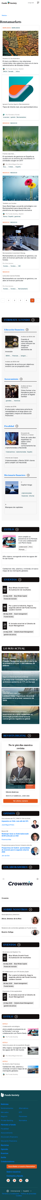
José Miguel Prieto (8, 825)
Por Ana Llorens (8, 263)
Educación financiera (14, 329)
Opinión (9, 813)
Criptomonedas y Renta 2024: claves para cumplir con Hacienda (20, 461)
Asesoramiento (11, 379)
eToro (18, 71)
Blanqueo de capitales (14, 507)
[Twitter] (27, 1180)
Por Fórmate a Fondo (13, 114)
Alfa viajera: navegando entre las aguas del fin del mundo (14, 1049)
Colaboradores (15, 867)
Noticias (5, 1104)
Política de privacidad (28, 1194)
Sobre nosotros (15, 909)
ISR (19, 266)
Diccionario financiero (14, 475)
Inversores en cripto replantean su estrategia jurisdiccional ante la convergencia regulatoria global (18, 716)
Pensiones (23, 1116)
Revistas (5, 1145)
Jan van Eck (6, 855)
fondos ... (6, 266)
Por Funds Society (12, 1037)
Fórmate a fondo (17, 319)
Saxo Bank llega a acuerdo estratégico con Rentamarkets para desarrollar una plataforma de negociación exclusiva (20, 208)
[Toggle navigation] (38, 2)
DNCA (5, 71)
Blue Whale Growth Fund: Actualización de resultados (20, 589)
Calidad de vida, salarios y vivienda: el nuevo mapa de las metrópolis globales (20, 570)
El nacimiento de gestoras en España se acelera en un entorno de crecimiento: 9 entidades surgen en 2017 (18, 158)
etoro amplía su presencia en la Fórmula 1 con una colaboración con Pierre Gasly (27, 540)
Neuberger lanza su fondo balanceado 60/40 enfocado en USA (15, 835)
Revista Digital (14, 735)
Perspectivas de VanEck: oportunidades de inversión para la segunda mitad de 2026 (16, 850)
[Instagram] (14, 1180)
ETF (20, 1112)
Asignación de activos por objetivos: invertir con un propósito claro (19, 365)
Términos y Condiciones (10, 1194)
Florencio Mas (6, 839)
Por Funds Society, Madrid (14, 69)
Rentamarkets (21, 117)
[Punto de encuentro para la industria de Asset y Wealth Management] (9, 2)
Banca (5, 216)
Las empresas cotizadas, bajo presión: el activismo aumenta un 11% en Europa (20, 681)
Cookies (19, 1196)
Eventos (10, 579)
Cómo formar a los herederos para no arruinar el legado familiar (28, 393)
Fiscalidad (9, 426)
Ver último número (20, 801)
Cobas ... (12, 167)
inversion (6, 117)
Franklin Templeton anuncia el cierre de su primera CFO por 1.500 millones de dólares (20, 663)
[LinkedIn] (8, 1180)
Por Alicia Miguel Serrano (14, 164)
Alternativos (23, 1108)
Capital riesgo (26, 485)
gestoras (17, 216)
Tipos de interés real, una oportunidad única (20, 107)
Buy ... (5, 167)
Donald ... (11, 71)
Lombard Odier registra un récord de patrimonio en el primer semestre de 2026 (18, 698)
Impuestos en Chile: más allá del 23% (15, 821)
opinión (13, 117)
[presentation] (3, 879)
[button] (18, 1191)
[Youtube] (20, 1180)
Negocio (4, 1116)
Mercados (5, 1112)
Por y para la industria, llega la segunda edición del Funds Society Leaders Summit (22, 608)
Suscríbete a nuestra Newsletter (21, 1166)
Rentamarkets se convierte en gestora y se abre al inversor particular (20, 279)
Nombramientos (7, 1108)
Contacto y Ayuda (15, 1176)
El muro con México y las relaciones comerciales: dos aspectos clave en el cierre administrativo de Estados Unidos (20, 63)
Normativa (23, 1120)
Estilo (9, 529)
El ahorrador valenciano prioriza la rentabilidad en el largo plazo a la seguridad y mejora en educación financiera (18, 412)
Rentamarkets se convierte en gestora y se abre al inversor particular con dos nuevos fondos (20, 258)
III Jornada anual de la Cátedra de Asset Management (22, 625)
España (18, 167)
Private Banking (7, 1120)
